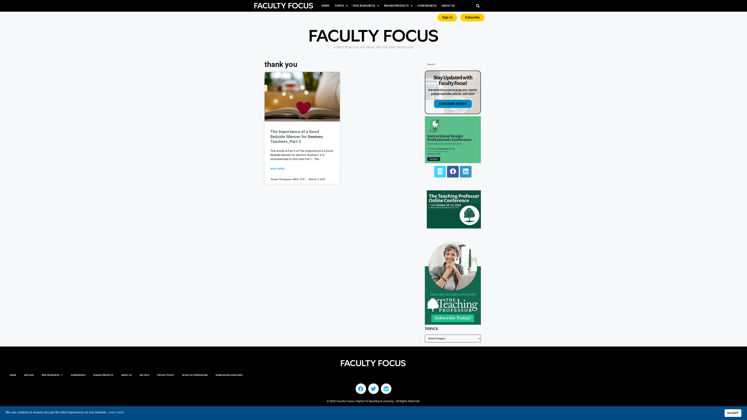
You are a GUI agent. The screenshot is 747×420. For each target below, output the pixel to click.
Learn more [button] (116, 412)
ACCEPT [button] (733, 413)
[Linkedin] (386, 388)
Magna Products (396, 5)
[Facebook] (453, 172)
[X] (440, 172)
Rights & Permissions (195, 375)
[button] (478, 6)
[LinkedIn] (466, 172)
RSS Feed (144, 375)
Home (326, 5)
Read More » (278, 168)
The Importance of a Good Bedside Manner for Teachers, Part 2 (296, 136)
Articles (29, 375)
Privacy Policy (165, 375)
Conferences (426, 5)
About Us (448, 5)
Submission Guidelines (229, 375)
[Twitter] (373, 388)
